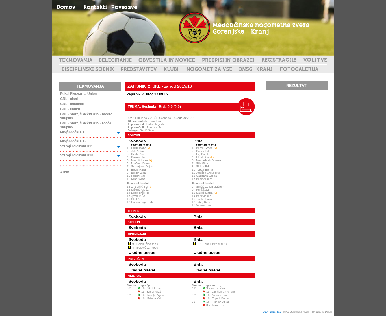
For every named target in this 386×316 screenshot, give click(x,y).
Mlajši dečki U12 (73, 141)
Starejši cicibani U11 (76, 146)
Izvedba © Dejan (322, 311)
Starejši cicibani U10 (76, 155)
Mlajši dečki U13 (73, 132)
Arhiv (64, 172)
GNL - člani (69, 99)
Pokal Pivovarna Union (78, 94)
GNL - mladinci (72, 104)
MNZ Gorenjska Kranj (296, 311)
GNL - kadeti (70, 109)
